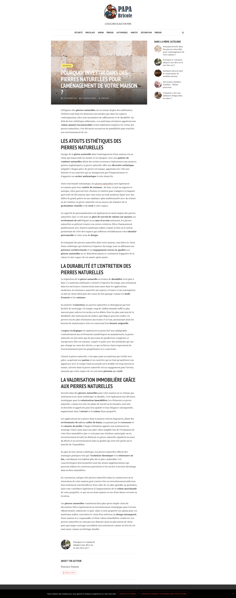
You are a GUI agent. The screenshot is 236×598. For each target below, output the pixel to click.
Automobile (122, 32)
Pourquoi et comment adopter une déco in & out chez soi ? (84, 544)
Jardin (101, 32)
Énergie (110, 32)
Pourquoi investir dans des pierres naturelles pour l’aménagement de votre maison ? (173, 50)
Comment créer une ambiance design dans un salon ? (172, 96)
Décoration (146, 32)
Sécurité (78, 32)
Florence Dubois (90, 98)
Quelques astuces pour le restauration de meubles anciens (173, 73)
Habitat (134, 32)
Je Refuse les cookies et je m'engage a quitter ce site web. (164, 593)
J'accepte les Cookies (127, 593)
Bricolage (90, 32)
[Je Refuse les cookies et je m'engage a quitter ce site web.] (233, 593)
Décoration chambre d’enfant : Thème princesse (172, 84)
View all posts (70, 573)
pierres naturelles (104, 183)
